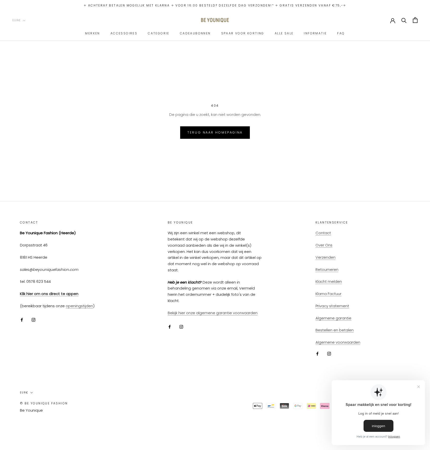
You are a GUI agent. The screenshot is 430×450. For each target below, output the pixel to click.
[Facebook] (22, 320)
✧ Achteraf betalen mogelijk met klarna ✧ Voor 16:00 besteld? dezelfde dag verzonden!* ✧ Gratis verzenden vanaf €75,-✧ (215, 5)
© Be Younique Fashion (44, 403)
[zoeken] (404, 20)
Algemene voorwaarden (338, 342)
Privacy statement (332, 305)
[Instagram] (33, 320)
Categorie (158, 33)
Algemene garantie (333, 318)
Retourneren (327, 269)
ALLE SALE (284, 33)
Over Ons (324, 245)
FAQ (341, 33)
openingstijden (79, 305)
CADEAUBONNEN (195, 33)
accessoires (123, 33)
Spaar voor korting (242, 33)
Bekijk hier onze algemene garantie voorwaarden (213, 312)
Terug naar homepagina (215, 132)
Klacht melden (329, 281)
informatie (315, 33)
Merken (92, 33)
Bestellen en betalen (335, 330)
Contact (323, 232)
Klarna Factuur (328, 293)
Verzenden (325, 257)
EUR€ (16, 20)
